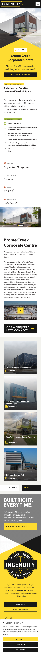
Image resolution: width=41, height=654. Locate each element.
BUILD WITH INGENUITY (17, 527)
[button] (38, 4)
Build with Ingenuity (20, 75)
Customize (20, 644)
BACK (14, 488)
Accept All (20, 639)
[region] (20, 636)
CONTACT (20, 604)
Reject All (20, 650)
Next (26, 488)
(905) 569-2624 (20, 609)
